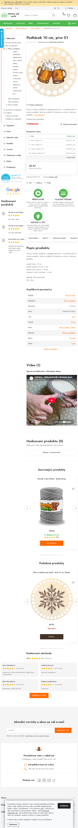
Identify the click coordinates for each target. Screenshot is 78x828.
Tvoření (9, 149)
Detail (51, 636)
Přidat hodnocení (52, 452)
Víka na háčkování (11, 46)
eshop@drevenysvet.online (41, 764)
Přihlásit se (63, 730)
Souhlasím (64, 806)
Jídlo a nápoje (17, 60)
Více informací (39, 115)
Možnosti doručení (70, 124)
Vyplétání (10, 125)
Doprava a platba (6, 8)
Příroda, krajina (18, 73)
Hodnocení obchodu (39, 653)
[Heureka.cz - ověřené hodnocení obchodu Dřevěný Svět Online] (13, 178)
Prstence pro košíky (12, 116)
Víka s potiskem (14, 49)
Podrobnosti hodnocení (56, 42)
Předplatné (11, 167)
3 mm (73, 343)
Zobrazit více (39, 695)
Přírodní (72, 338)
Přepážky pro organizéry (13, 119)
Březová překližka (68, 333)
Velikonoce (16, 85)
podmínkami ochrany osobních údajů (37, 736)
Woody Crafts (53, 177)
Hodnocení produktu (59, 238)
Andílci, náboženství (16, 53)
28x (57, 537)
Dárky (8, 161)
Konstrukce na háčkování (13, 110)
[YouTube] (49, 780)
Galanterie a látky (13, 155)
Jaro (14, 94)
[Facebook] (39, 780)
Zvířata (15, 88)
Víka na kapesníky (13, 99)
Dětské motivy (17, 57)
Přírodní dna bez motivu (13, 43)
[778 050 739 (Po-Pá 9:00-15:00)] (64, 15)
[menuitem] (7, 23)
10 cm (73, 322)
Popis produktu (33, 238)
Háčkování (10, 38)
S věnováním (17, 79)
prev (27, 508)
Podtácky (8, 113)
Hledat (53, 15)
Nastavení (13, 824)
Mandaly (15, 67)
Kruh (73, 317)
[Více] (72, 23)
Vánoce (15, 82)
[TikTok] (54, 780)
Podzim (15, 70)
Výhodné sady (12, 137)
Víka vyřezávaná (13, 102)
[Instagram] (44, 780)
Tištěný (72, 327)
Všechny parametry (50, 349)
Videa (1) (45, 238)
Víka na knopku (13, 105)
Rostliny (15, 76)
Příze (8, 131)
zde (42, 808)
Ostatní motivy (17, 91)
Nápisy (15, 63)
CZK (58, 8)
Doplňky (9, 143)
